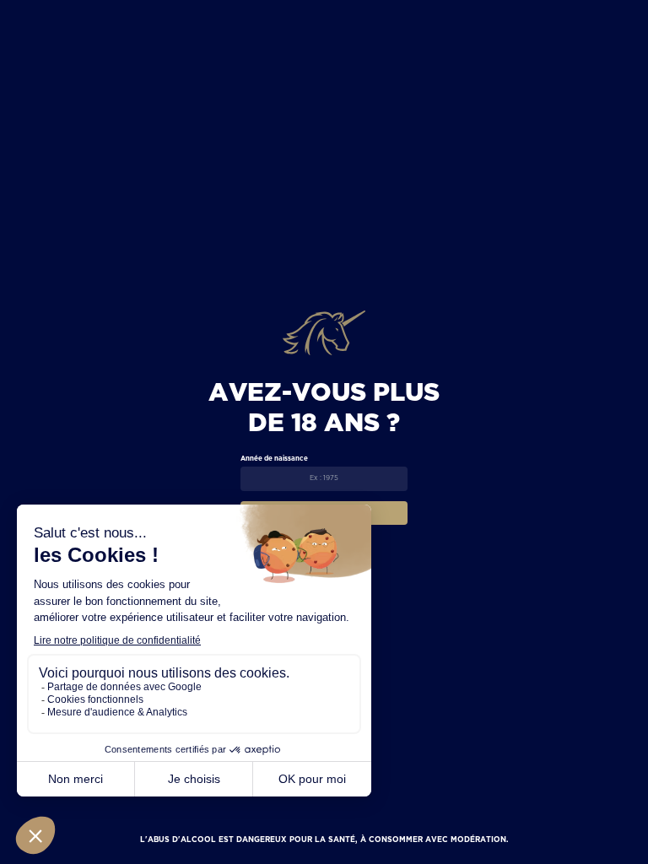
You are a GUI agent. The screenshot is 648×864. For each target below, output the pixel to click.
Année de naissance (274, 458)
